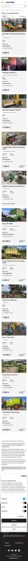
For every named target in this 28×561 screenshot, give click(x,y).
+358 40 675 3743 (8, 236)
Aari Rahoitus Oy (19, 543)
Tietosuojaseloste (9, 556)
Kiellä (14, 529)
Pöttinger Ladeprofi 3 (9, 72)
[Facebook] (9, 550)
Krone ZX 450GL (7, 223)
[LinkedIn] (19, 550)
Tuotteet (7, 543)
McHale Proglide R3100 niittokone (13, 186)
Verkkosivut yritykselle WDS (17, 556)
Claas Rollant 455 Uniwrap (11, 412)
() (14, 558)
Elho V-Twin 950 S (8, 337)
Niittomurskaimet (6, 37)
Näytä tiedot (21, 516)
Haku (25, 6)
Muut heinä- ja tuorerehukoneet (9, 265)
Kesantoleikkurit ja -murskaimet (9, 112)
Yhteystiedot (7, 545)
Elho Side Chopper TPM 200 (11, 110)
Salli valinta (14, 524)
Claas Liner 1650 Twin (9, 300)
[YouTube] (12, 550)
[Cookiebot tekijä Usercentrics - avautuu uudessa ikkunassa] (21, 476)
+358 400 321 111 (8, 275)
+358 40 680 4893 (8, 48)
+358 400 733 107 (8, 313)
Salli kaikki (14, 520)
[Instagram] (16, 550)
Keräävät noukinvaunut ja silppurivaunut (11, 75)
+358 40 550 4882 (8, 387)
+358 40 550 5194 (8, 85)
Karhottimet (5, 302)
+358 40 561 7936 (8, 199)
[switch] (25, 503)
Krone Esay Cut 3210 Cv (10, 375)
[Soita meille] (25, 2)
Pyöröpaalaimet (6, 414)
